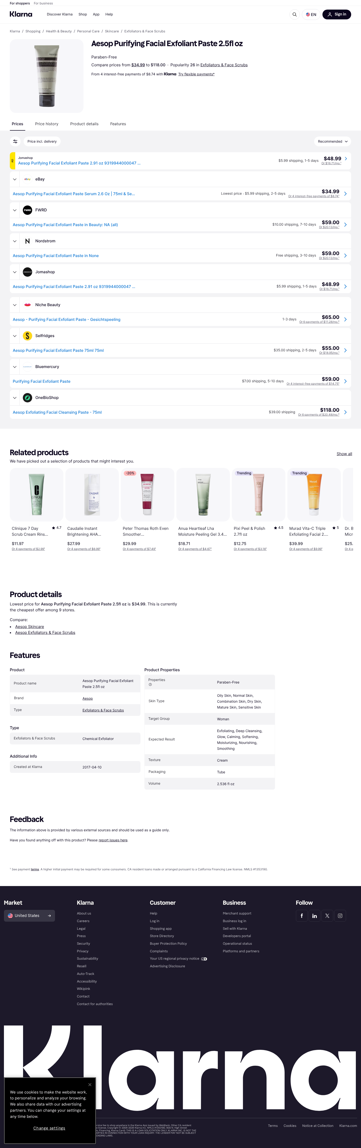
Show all (344, 453)
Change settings (49, 1128)
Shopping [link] (33, 31)
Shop (83, 14)
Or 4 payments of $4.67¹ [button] (195, 549)
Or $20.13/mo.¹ (329, 227)
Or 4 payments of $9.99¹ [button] (305, 549)
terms (35, 869)
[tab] (17, 124)
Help (109, 14)
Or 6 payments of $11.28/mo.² (319, 322)
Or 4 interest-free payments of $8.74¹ (313, 196)
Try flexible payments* (196, 74)
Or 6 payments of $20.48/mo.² (318, 414)
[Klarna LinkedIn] (314, 916)
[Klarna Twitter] (327, 916)
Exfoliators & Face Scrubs (224, 64)
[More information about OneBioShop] (15, 398)
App (96, 14)
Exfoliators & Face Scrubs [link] (145, 31)
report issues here (113, 840)
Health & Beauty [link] (59, 31)
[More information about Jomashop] (15, 272)
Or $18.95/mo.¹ (329, 353)
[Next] (344, 509)
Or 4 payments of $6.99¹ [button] (83, 549)
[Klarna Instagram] (340, 916)
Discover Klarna (60, 14)
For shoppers (20, 3)
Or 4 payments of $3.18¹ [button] (250, 549)
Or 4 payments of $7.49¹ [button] (139, 549)
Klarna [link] (15, 31)
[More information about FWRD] (15, 210)
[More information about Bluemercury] (15, 367)
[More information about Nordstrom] (15, 241)
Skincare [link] (112, 31)
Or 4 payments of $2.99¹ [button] (28, 549)
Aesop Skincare (29, 626)
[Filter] (15, 141)
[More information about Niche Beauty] (15, 305)
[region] (50, 1110)
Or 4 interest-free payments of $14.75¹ (313, 383)
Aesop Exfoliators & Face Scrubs (45, 632)
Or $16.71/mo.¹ (331, 163)
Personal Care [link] (88, 31)
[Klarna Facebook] (302, 916)
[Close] (89, 1084)
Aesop (88, 699)
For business (43, 3)
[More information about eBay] (15, 179)
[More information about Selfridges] (15, 336)
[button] (311, 14)
